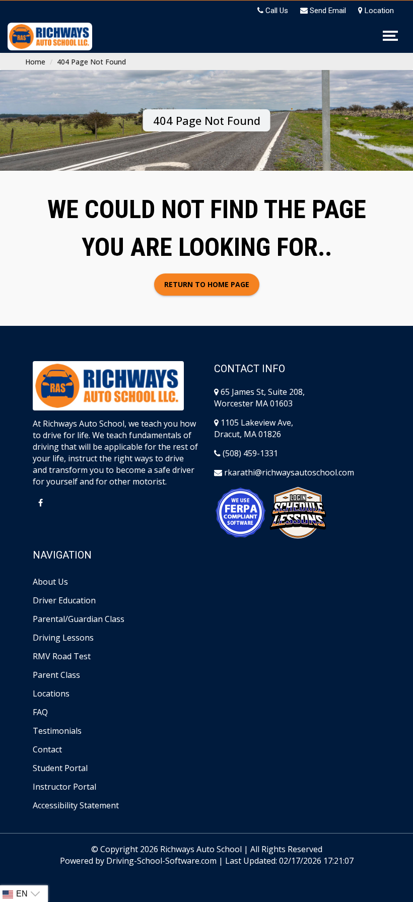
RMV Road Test (62, 656)
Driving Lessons (63, 637)
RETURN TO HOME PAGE (206, 284)
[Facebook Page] (40, 502)
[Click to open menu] (389, 36)
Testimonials (57, 730)
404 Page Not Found (91, 61)
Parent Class (56, 674)
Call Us (275, 10)
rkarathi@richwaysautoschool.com (288, 472)
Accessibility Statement (76, 805)
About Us (50, 581)
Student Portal (60, 768)
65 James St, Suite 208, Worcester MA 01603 (259, 397)
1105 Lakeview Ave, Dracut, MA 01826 (253, 428)
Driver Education (64, 600)
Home (35, 61)
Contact (47, 749)
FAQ (40, 712)
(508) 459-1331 (249, 453)
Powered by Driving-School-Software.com (138, 860)
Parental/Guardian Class (78, 619)
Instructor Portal (64, 786)
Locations (51, 693)
